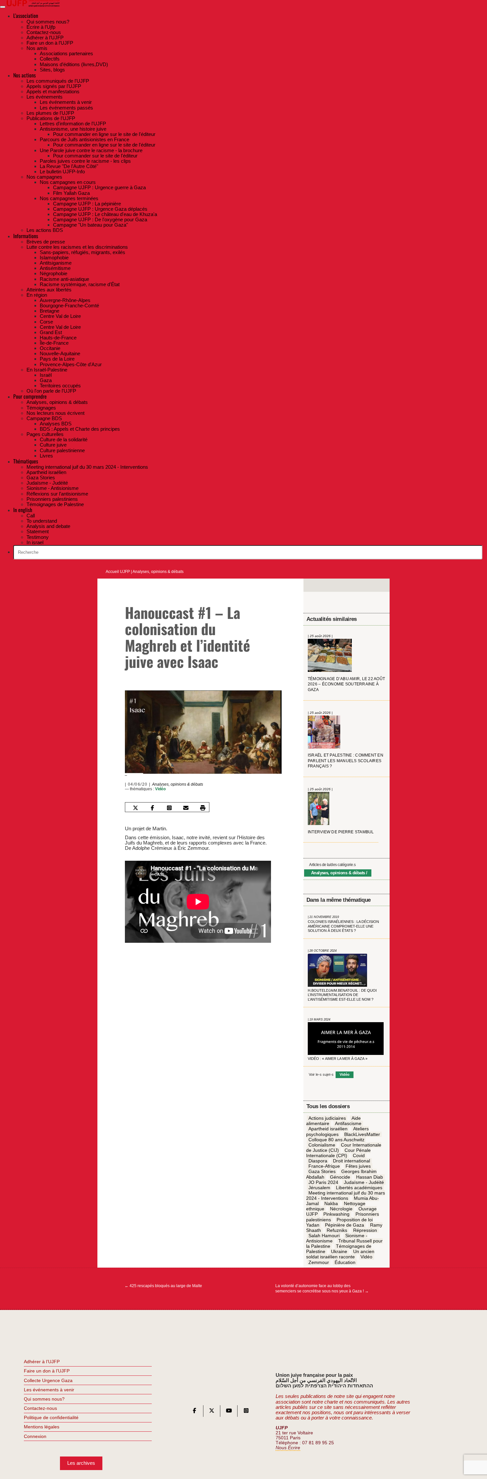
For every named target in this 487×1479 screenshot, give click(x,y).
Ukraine (339, 1251)
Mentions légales (41, 1426)
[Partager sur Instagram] (169, 808)
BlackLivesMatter (362, 1134)
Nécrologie (341, 1209)
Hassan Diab (369, 1177)
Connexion (35, 1436)
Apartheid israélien (328, 1129)
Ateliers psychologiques (337, 1131)
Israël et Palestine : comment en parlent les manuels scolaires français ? (345, 760)
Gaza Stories (322, 1171)
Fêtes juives (358, 1166)
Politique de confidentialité (51, 1417)
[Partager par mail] (186, 808)
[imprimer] (202, 808)
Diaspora (317, 1160)
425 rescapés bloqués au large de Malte (163, 1285)
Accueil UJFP (118, 571)
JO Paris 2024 (323, 1182)
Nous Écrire (288, 1447)
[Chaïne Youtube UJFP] (229, 1412)
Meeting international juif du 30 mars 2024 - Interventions (345, 1195)
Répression (365, 1230)
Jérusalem (319, 1187)
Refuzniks (337, 1230)
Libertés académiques (359, 1187)
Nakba (331, 1203)
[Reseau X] (211, 1412)
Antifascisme (348, 1123)
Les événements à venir (49, 1389)
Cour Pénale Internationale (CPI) (338, 1153)
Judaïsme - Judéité (364, 1182)
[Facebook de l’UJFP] (194, 1412)
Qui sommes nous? (44, 1399)
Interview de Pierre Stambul (341, 832)
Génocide (340, 1177)
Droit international (351, 1160)
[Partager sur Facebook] (152, 808)
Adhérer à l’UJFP (42, 1361)
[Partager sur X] (135, 808)
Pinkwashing (336, 1214)
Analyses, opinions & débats (158, 571)
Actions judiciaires (327, 1118)
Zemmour (318, 1262)
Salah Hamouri (324, 1235)
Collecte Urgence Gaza (48, 1380)
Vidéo (160, 789)
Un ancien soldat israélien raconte (340, 1254)
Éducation (345, 1262)
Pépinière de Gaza (344, 1225)
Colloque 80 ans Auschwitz (336, 1139)
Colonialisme (321, 1145)
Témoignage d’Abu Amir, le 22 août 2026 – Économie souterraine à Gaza (346, 684)
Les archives (81, 1463)
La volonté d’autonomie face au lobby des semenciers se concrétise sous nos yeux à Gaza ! (322, 1288)
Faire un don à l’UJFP (47, 1370)
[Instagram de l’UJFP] (246, 1412)
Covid (359, 1155)
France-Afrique (324, 1166)
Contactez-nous (40, 1408)
